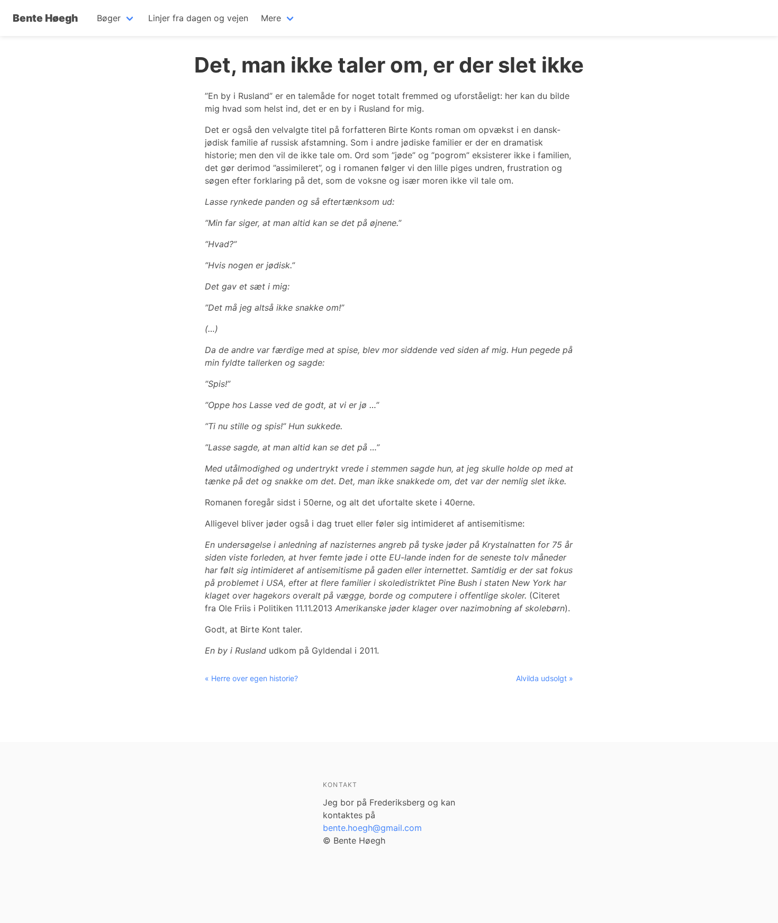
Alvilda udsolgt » (544, 678)
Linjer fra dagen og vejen (198, 18)
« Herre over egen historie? (251, 678)
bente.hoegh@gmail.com (372, 827)
